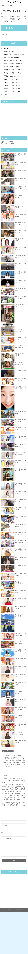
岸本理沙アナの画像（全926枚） (12, 70)
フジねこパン (14, 1)
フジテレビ (5, 48)
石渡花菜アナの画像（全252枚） (12, 85)
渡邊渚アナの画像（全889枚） (12, 57)
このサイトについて (7, 94)
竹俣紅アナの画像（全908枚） (12, 66)
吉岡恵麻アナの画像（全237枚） (12, 91)
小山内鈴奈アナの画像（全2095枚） (13, 63)
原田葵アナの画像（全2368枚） (12, 76)
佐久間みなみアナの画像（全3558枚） (14, 54)
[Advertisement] (14, 118)
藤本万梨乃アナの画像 (10, 51)
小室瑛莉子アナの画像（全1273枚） (13, 60)
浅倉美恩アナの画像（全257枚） (12, 88)
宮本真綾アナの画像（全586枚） (12, 82)
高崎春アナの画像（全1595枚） (12, 79)
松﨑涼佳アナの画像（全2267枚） (13, 73)
